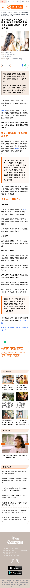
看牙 (3, 356)
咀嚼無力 (22, 352)
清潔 (24, 209)
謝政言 (9, 356)
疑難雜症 (16, 12)
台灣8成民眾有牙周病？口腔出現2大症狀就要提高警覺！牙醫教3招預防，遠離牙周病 (15, 14)
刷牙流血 (20, 349)
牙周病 (3, 110)
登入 (23, 1)
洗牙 (16, 352)
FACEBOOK (11, 1)
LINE (17, 1)
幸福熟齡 (3, 12)
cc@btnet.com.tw (14, 555)
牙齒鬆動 (10, 352)
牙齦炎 (16, 148)
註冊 (27, 1)
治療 (3, 352)
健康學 (10, 12)
